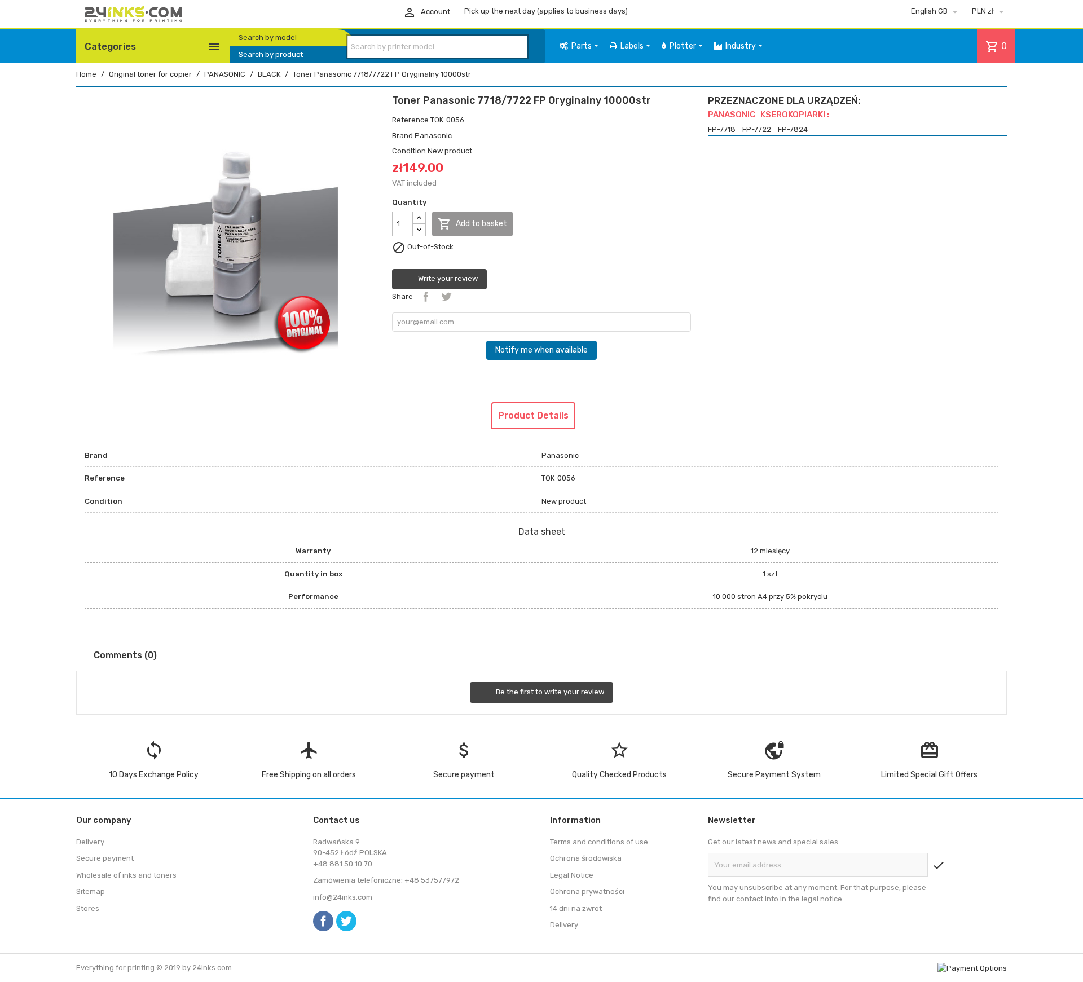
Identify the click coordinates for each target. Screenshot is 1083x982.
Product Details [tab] (533, 415)
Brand (402, 135)
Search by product (271, 54)
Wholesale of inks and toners (126, 875)
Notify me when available (541, 350)
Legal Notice (571, 875)
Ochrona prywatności (587, 891)
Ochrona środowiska (586, 858)
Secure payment (105, 858)
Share (426, 296)
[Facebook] (323, 921)
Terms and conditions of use (599, 842)
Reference (410, 120)
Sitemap (90, 891)
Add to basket (472, 224)
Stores (87, 908)
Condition (409, 151)
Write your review (447, 278)
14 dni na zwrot (576, 908)
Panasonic (433, 135)
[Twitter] (346, 921)
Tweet (446, 296)
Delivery (90, 842)
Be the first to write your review (549, 692)
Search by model (268, 37)
